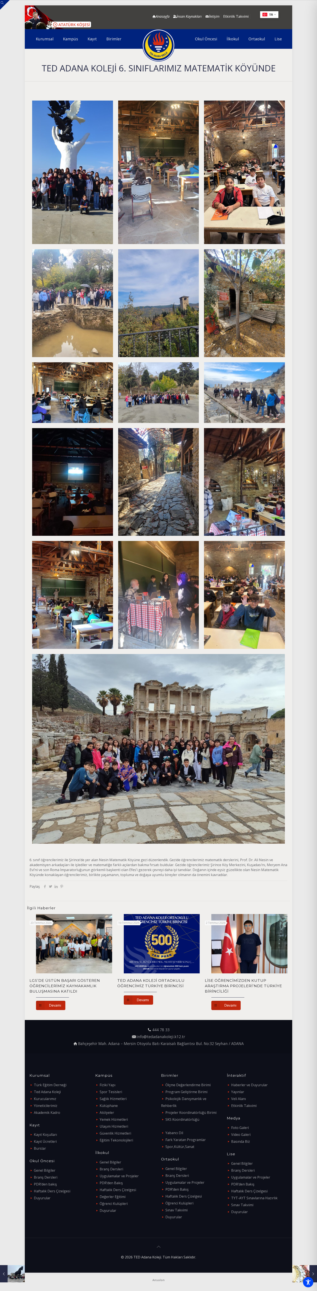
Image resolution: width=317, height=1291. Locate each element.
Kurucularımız (45, 1098)
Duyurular (42, 1198)
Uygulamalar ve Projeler (119, 1176)
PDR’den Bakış (111, 1183)
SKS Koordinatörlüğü (182, 1119)
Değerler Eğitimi (113, 1196)
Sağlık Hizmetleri (113, 1098)
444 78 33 (160, 1029)
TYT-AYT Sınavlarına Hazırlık (254, 1198)
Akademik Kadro (47, 1112)
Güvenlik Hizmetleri (115, 1133)
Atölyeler (107, 1112)
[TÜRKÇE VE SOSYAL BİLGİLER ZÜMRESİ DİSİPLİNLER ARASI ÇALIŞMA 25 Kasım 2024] (304, 1273)
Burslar (40, 1148)
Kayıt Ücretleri (45, 1141)
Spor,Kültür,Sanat (179, 1146)
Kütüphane (109, 1105)
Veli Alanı (238, 1098)
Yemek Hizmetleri (114, 1119)
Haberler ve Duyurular (249, 1085)
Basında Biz (240, 1141)
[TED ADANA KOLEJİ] (158, 45)
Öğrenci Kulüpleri (114, 1203)
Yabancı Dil (174, 1132)
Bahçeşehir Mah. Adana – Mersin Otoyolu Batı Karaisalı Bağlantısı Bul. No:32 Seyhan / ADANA (161, 1043)
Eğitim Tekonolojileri (116, 1140)
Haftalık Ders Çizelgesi (52, 1191)
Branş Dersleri (45, 1177)
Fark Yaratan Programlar (185, 1139)
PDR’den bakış (45, 1184)
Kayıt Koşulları (45, 1134)
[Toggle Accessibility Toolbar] (308, 1282)
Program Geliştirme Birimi (186, 1091)
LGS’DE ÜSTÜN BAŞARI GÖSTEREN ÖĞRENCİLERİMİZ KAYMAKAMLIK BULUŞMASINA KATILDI (65, 985)
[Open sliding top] (5, 5)
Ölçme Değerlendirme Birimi (188, 1085)
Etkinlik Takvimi (236, 16)
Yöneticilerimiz (45, 1105)
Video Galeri (241, 1134)
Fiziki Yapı (107, 1085)
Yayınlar (237, 1091)
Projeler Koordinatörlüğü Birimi (191, 1112)
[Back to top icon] (158, 1246)
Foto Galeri (240, 1127)
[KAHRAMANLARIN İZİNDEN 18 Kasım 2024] (12, 1273)
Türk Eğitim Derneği (50, 1085)
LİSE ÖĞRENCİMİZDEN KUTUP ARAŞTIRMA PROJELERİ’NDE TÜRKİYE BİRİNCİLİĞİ (243, 985)
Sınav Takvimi (176, 1210)
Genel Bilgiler (44, 1170)
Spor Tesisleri (111, 1091)
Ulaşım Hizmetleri (114, 1126)
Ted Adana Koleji (47, 1091)
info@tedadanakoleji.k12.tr (161, 1036)
